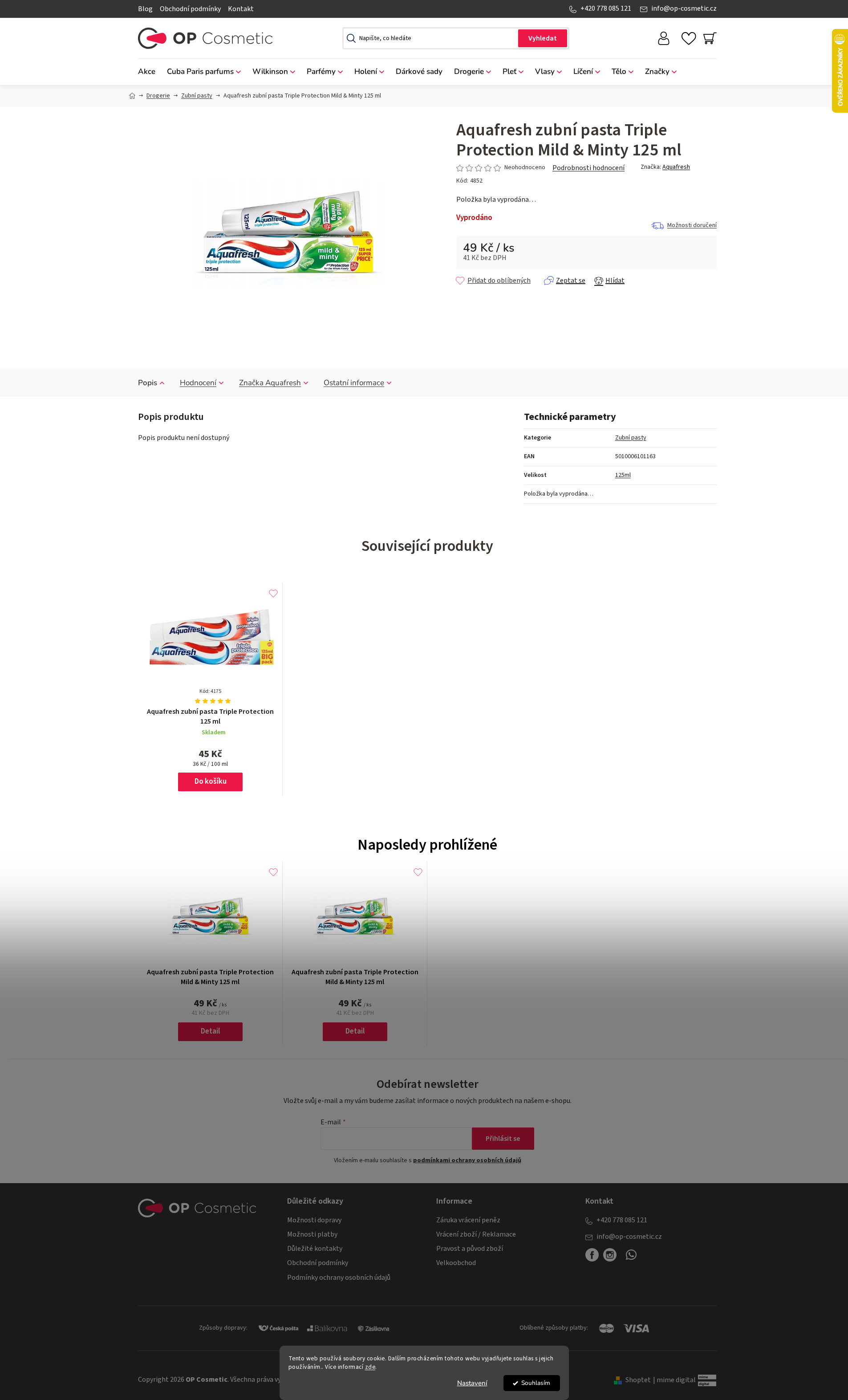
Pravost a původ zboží (469, 1248)
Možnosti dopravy (314, 1220)
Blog (145, 9)
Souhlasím (535, 1383)
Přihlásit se (503, 1139)
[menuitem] (149, 72)
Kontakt (241, 9)
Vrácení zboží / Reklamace (476, 1234)
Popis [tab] (147, 383)
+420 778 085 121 (605, 8)
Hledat (542, 38)
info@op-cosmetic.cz (684, 8)
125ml (623, 475)
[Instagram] (610, 1255)
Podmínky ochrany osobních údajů (338, 1277)
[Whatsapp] (631, 1258)
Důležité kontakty (314, 1248)
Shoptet (638, 1380)
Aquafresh (676, 167)
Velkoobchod (456, 1263)
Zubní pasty (630, 437)
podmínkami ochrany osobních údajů (467, 1160)
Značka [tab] (270, 383)
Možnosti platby (312, 1234)
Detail (210, 1031)
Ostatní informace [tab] (354, 383)
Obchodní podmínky (190, 9)
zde (370, 1367)
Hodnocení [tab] (198, 383)
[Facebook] (592, 1255)
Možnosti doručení (692, 225)
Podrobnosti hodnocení (588, 168)
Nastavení (472, 1383)
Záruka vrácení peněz (468, 1220)
